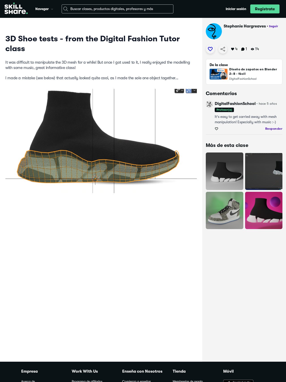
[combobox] (117, 8)
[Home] (16, 8)
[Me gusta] (210, 49)
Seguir (273, 26)
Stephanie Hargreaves (245, 26)
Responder (274, 128)
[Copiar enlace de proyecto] (222, 49)
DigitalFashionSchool (235, 103)
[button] (52, 8)
